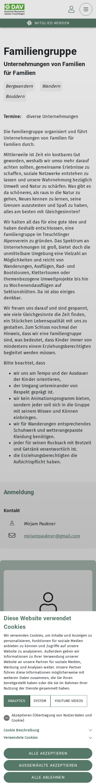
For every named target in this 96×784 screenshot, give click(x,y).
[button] (48, 729)
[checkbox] (48, 718)
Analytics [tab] (16, 701)
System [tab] (39, 701)
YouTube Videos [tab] (69, 701)
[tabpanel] (48, 725)
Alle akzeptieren (48, 753)
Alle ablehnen (48, 777)
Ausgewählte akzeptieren (48, 765)
